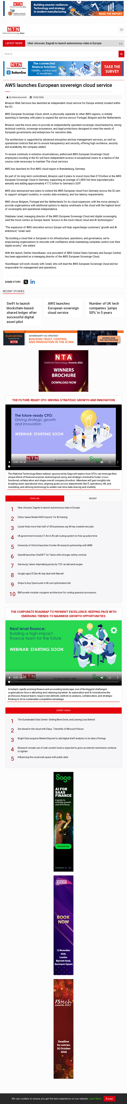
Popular (34, 498)
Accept (109, 1098)
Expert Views (63, 710)
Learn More (95, 1098)
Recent (93, 498)
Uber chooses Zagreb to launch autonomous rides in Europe (64, 43)
